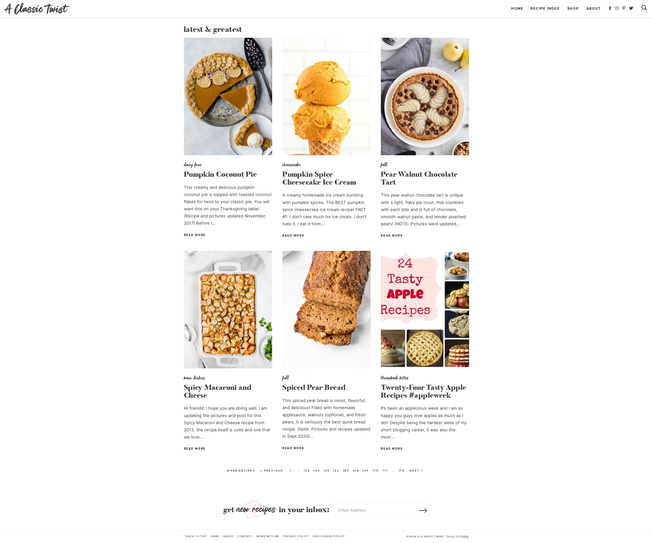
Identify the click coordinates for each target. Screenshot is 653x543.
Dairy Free (193, 165)
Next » (416, 470)
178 (401, 470)
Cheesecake (291, 165)
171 (385, 470)
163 (307, 470)
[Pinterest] (624, 8)
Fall (384, 165)
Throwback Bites (395, 378)
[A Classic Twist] (37, 9)
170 (375, 470)
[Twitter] (631, 8)
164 (316, 470)
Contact (245, 536)
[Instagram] (617, 8)
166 (336, 470)
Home (517, 8)
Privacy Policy (296, 536)
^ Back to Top (195, 536)
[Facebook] (610, 8)
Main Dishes (194, 378)
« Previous (271, 470)
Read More (195, 235)
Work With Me (268, 536)
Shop (573, 8)
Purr (464, 536)
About (593, 8)
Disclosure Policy (329, 536)
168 (356, 470)
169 (365, 470)
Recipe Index (545, 8)
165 (326, 470)
